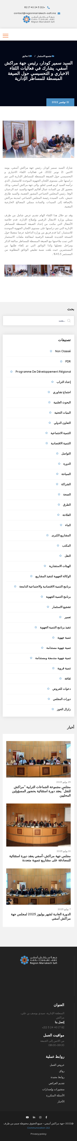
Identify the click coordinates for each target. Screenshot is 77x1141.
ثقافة (68, 679)
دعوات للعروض (61, 689)
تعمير (67, 617)
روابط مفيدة (57, 1077)
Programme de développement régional (43, 372)
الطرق (67, 505)
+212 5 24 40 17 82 (34, 7)
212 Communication (38, 1128)
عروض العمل (57, 1065)
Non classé (63, 351)
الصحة (67, 495)
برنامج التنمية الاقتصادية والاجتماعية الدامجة (45, 587)
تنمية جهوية (64, 638)
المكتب (66, 546)
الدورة (67, 464)
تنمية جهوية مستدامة (58, 648)
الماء (68, 525)
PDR (68, 362)
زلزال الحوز (64, 709)
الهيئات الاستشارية (60, 566)
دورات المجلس (62, 699)
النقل (68, 556)
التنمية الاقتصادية (61, 444)
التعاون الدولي (62, 423)
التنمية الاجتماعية (61, 433)
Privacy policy (38, 1134)
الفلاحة (66, 515)
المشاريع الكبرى (61, 536)
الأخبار (60, 1101)
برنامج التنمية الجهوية (58, 597)
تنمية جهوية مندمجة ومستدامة (53, 658)
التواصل (66, 454)
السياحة (66, 474)
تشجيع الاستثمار (44, 56)
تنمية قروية (64, 669)
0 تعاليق (26, 56)
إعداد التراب (64, 382)
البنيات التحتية (62, 413)
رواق (61, 1071)
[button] (8, 271)
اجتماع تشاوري (62, 392)
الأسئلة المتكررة (55, 1095)
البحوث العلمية (62, 403)
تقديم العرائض (56, 1083)
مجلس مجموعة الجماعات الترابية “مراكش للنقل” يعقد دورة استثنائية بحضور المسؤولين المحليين (41, 792)
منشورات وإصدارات (53, 1089)
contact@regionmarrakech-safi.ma (35, 13)
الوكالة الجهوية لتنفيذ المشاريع (53, 576)
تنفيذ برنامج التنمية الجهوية (55, 628)
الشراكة (66, 484)
